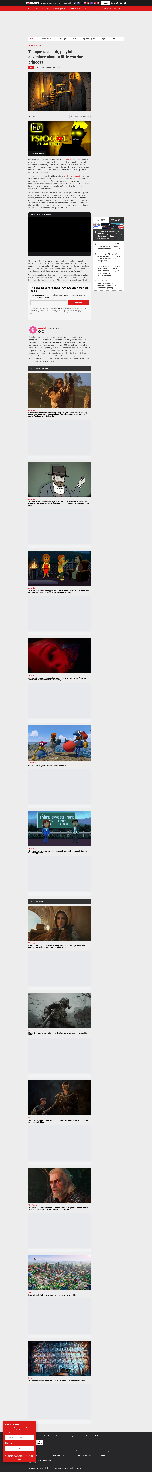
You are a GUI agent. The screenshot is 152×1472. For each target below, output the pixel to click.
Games (35, 8)
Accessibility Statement (84, 1455)
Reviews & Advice (75, 8)
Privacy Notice (34, 310)
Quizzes (113, 39)
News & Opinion (59, 8)
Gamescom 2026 (46, 39)
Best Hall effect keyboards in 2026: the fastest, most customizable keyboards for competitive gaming (108, 284)
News (31, 67)
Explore (117, 8)
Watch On (33, 153)
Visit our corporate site (103, 1436)
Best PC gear (62, 39)
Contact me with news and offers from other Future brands (20, 1443)
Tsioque (68, 160)
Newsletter (107, 8)
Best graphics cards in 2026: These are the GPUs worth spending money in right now (108, 246)
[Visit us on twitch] (91, 3)
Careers (102, 1455)
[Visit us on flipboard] (95, 3)
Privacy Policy (27, 1456)
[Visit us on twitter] (81, 3)
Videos (96, 8)
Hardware (45, 8)
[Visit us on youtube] (88, 3)
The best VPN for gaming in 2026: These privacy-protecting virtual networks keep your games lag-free (109, 235)
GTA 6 (75, 39)
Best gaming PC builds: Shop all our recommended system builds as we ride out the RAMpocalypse (109, 257)
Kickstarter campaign (73, 176)
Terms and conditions (83, 1451)
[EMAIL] (43, 331)
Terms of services (55, 308)
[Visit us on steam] (75, 3)
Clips (103, 39)
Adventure (39, 45)
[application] (59, 234)
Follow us (75, 116)
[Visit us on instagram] (85, 3)
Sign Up (19, 1449)
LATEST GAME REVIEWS (116, 220)
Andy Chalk (40, 67)
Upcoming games (89, 39)
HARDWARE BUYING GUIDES (101, 220)
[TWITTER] (40, 331)
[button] (125, 3)
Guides (88, 8)
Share (33, 116)
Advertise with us (58, 1455)
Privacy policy (104, 1451)
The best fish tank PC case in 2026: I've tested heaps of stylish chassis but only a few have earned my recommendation (108, 270)
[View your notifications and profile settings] (121, 3)
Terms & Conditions (17, 1458)
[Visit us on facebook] (78, 3)
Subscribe (105, 3)
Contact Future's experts (60, 1451)
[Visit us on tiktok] (98, 3)
